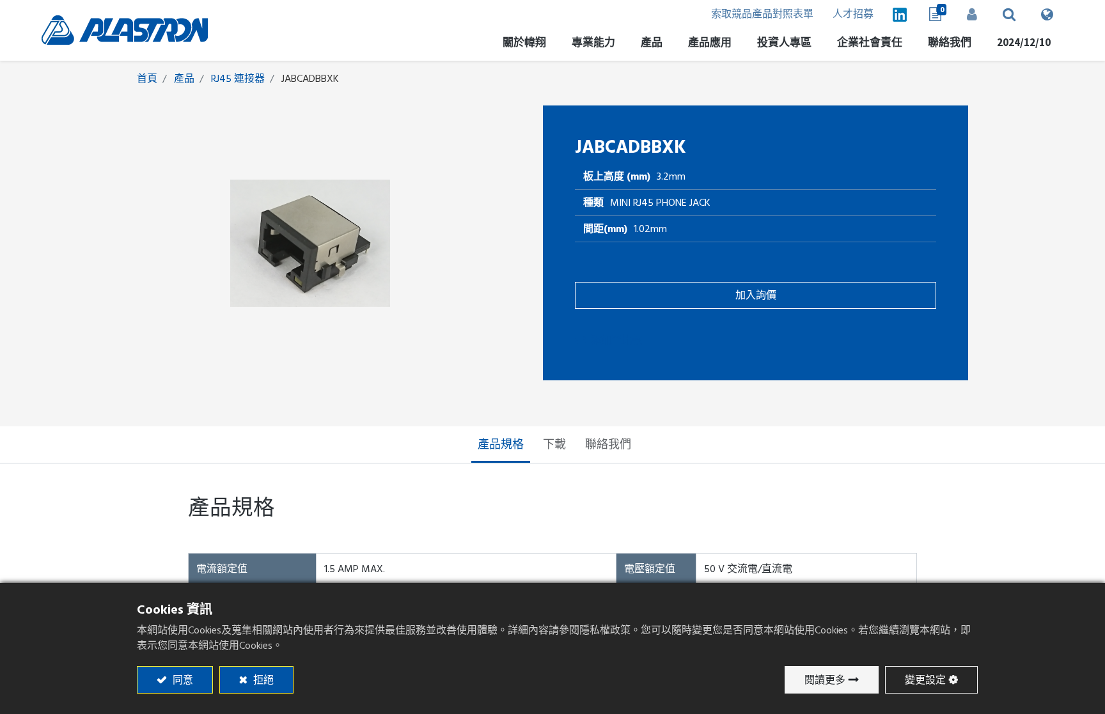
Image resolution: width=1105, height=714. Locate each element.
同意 (181, 680)
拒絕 (262, 680)
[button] (1009, 14)
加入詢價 (755, 295)
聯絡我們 (608, 445)
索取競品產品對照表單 (762, 14)
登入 (972, 14)
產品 (184, 79)
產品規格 (501, 445)
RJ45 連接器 (238, 79)
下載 (554, 445)
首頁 (147, 79)
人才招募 (853, 14)
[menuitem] (784, 44)
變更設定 (925, 680)
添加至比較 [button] (616, 340)
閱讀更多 (824, 680)
